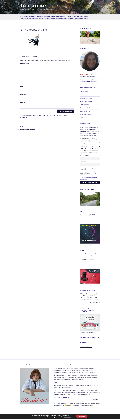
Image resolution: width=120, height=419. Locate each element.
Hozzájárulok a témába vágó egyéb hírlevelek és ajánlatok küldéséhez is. (89, 173)
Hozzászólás (25, 63)
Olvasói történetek (85, 111)
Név (22, 86)
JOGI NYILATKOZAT (86, 347)
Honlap (22, 102)
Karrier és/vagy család (86, 98)
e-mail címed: (83, 161)
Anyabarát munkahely (86, 101)
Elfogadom (82, 416)
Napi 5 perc (83, 95)
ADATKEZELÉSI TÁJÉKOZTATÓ (89, 337)
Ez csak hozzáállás (85, 108)
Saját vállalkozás (84, 104)
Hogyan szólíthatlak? (85, 155)
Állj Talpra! (33, 6)
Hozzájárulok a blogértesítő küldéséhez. (88, 168)
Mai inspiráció (84, 91)
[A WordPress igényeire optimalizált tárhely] (90, 283)
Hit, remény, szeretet (85, 114)
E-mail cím (24, 94)
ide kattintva (67, 417)
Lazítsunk (82, 117)
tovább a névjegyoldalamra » (88, 81)
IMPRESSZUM (84, 342)
